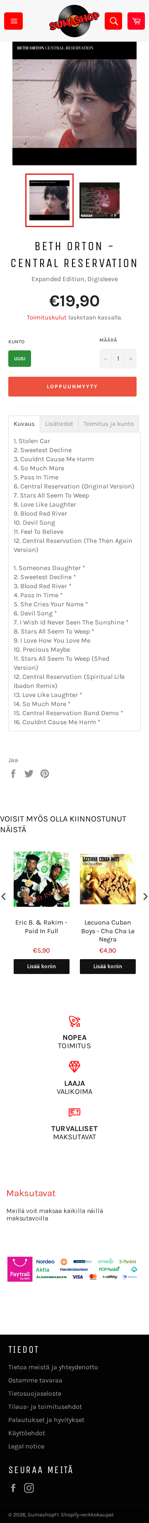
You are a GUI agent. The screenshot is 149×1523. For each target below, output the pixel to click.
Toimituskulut (47, 317)
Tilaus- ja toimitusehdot (45, 1406)
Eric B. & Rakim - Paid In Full (41, 926)
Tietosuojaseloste (34, 1393)
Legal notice (26, 1446)
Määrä (108, 340)
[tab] (24, 423)
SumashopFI (43, 1514)
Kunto (16, 342)
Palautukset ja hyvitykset (46, 1420)
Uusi (20, 358)
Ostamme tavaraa (35, 1380)
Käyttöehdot (26, 1433)
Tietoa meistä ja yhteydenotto (53, 1367)
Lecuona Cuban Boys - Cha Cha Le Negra (108, 930)
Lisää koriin (41, 966)
